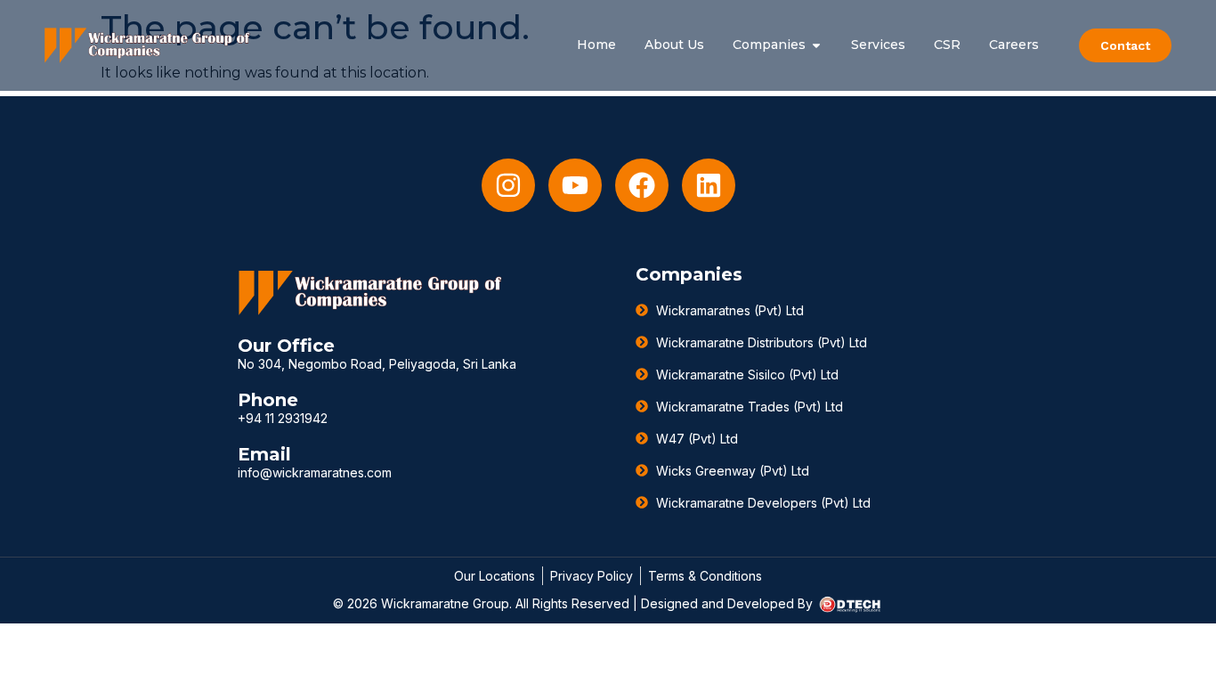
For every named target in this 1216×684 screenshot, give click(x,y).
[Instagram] (508, 185)
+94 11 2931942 (283, 418)
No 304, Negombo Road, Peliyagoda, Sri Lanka (377, 363)
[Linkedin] (708, 185)
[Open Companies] (816, 45)
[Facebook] (642, 185)
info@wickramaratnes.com (315, 472)
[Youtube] (575, 185)
